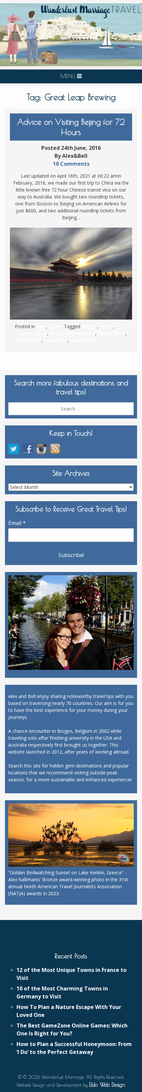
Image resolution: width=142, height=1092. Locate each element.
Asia (41, 326)
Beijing (89, 326)
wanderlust (83, 340)
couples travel (31, 333)
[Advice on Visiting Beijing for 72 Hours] (71, 274)
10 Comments (71, 163)
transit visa (28, 340)
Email (17, 523)
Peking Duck (111, 333)
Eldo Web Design (107, 1085)
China (55, 326)
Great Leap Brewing (72, 333)
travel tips (56, 340)
